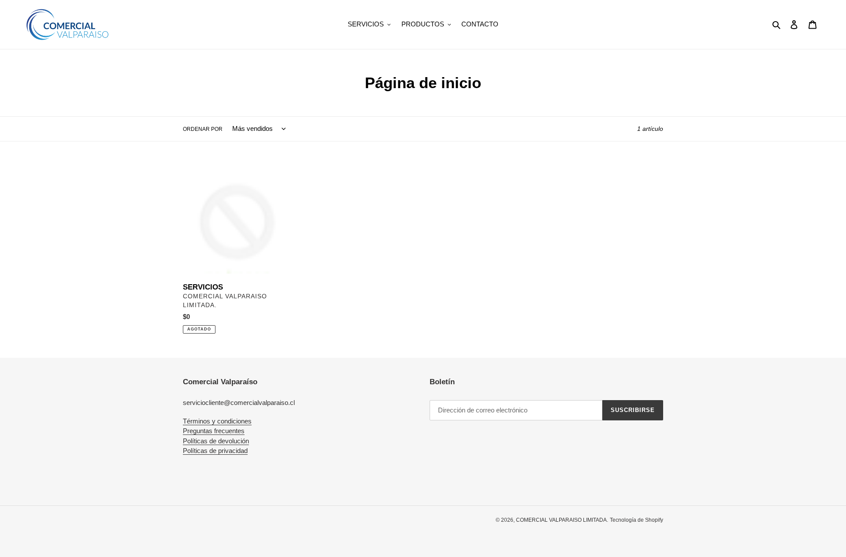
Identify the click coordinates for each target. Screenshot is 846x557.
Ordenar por (203, 129)
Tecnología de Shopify (636, 520)
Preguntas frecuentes (214, 430)
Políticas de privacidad (215, 450)
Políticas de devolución (216, 441)
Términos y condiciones (217, 421)
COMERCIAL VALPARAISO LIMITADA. (562, 520)
